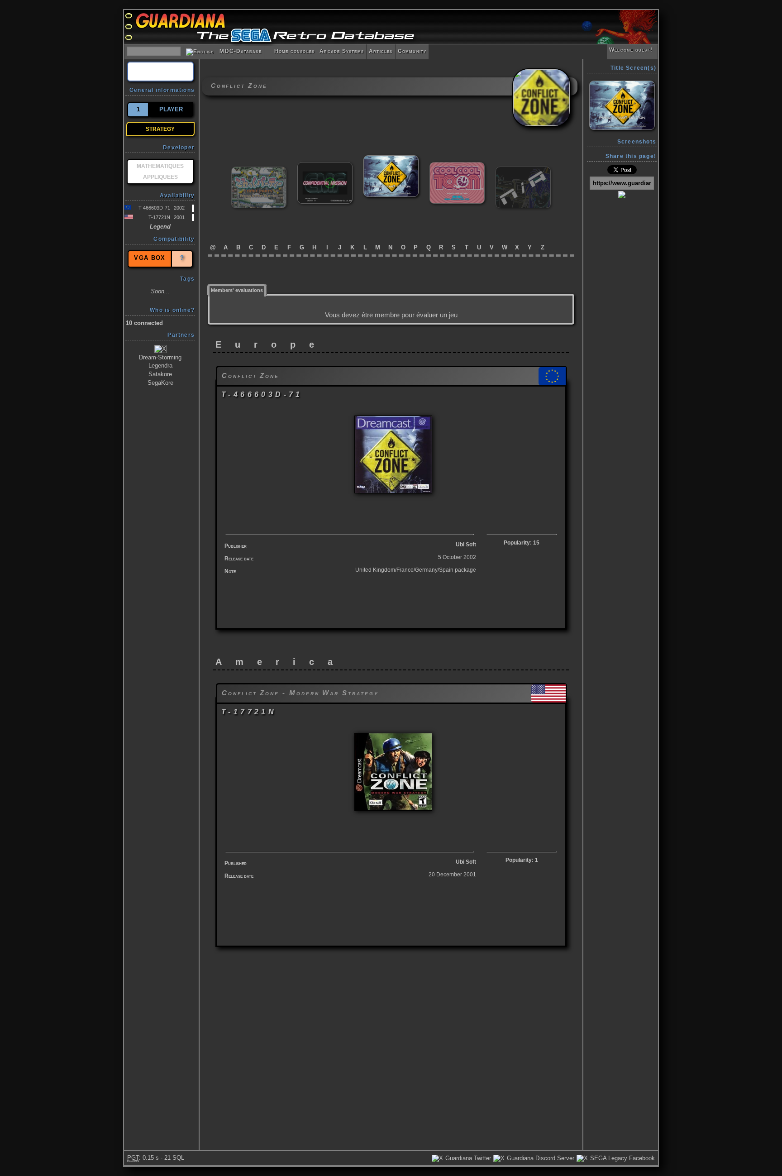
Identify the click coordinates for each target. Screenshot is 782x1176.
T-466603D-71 (154, 207)
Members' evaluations (237, 290)
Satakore (160, 374)
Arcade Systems (341, 51)
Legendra (160, 365)
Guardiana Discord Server (539, 1158)
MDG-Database (240, 51)
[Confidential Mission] (325, 166)
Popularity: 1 (521, 860)
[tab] (237, 289)
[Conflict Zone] (391, 159)
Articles (381, 51)
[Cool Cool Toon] (457, 166)
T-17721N (159, 217)
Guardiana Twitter (467, 1158)
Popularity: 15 (521, 543)
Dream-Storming (160, 357)
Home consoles (291, 51)
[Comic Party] (259, 170)
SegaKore (160, 382)
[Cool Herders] (523, 170)
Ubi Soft (466, 544)
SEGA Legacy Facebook (621, 1158)
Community (412, 51)
